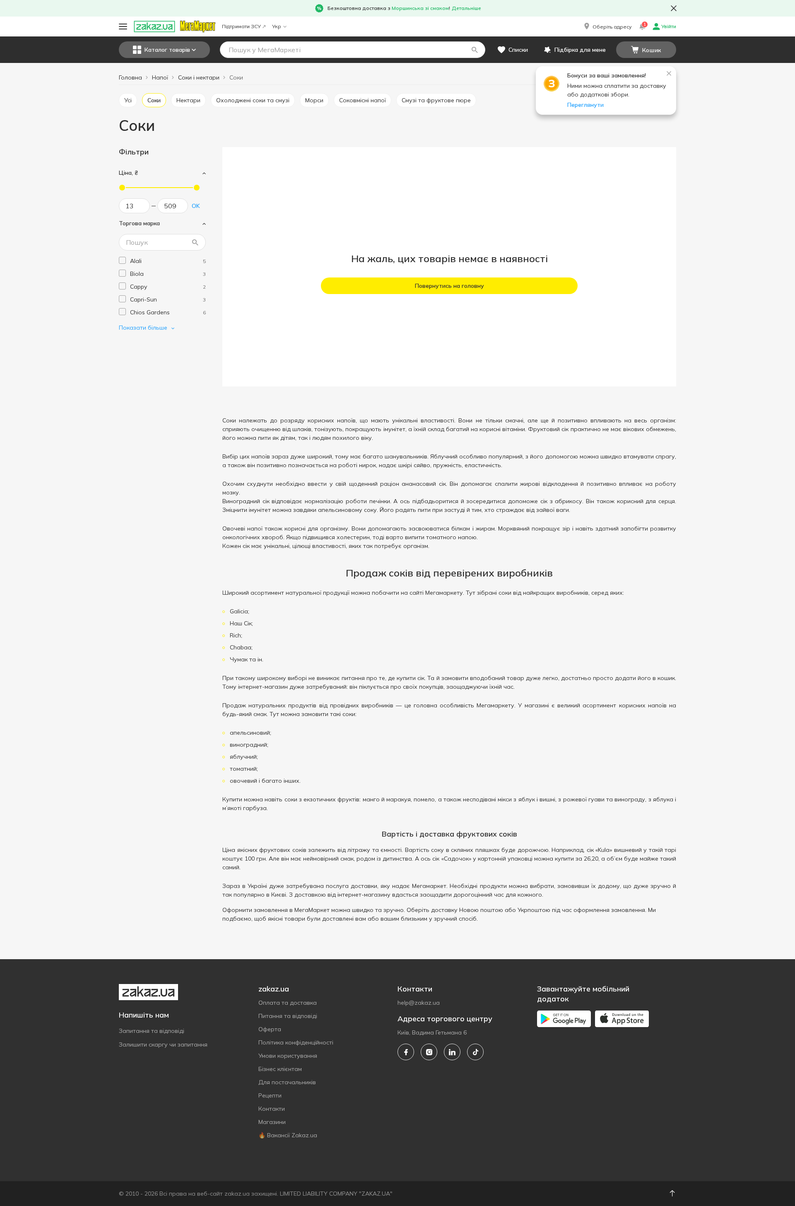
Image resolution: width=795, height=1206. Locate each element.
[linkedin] (452, 1052)
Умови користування (287, 1055)
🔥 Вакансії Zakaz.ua (287, 1135)
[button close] (673, 8)
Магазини (272, 1122)
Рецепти (270, 1095)
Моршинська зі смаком (420, 8)
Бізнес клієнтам (280, 1069)
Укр (276, 26)
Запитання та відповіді (151, 1031)
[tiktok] (475, 1052)
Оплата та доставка (287, 1002)
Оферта (269, 1029)
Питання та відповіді (287, 1016)
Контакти (271, 1108)
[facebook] (406, 1052)
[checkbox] (122, 260)
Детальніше (466, 8)
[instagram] (429, 1052)
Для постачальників (287, 1082)
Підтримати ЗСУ (241, 26)
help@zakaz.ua (419, 1002)
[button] (607, 26)
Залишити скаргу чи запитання (163, 1044)
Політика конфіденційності (295, 1042)
